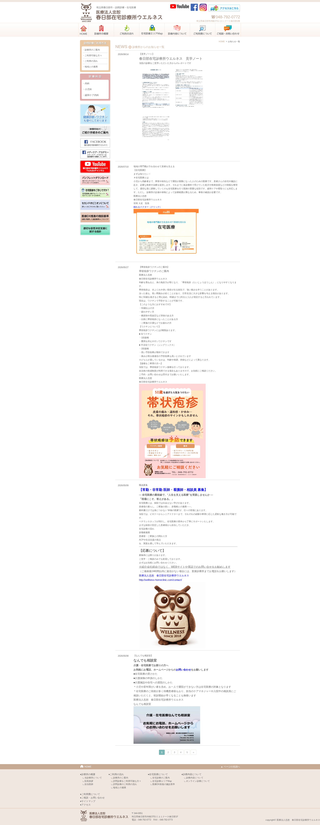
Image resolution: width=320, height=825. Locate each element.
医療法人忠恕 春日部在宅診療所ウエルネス (164, 575)
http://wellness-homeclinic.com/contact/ (160, 579)
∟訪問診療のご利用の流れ (124, 784)
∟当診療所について (92, 777)
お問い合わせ (183, 669)
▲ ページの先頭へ (230, 766)
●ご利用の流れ (116, 774)
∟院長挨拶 (87, 781)
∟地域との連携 (118, 787)
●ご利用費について (90, 794)
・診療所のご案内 (91, 50)
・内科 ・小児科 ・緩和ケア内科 (90, 89)
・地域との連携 (90, 66)
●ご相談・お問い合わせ (92, 797)
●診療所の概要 (87, 774)
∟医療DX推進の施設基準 (162, 784)
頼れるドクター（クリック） (148, 207)
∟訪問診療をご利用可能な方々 (126, 781)
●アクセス (85, 804)
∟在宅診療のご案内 (160, 777)
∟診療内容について (193, 777)
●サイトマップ (87, 801)
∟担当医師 (87, 784)
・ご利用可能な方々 (92, 55)
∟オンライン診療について (197, 781)
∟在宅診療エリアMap (161, 781)
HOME (88, 24)
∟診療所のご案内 (119, 777)
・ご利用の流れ (90, 61)
